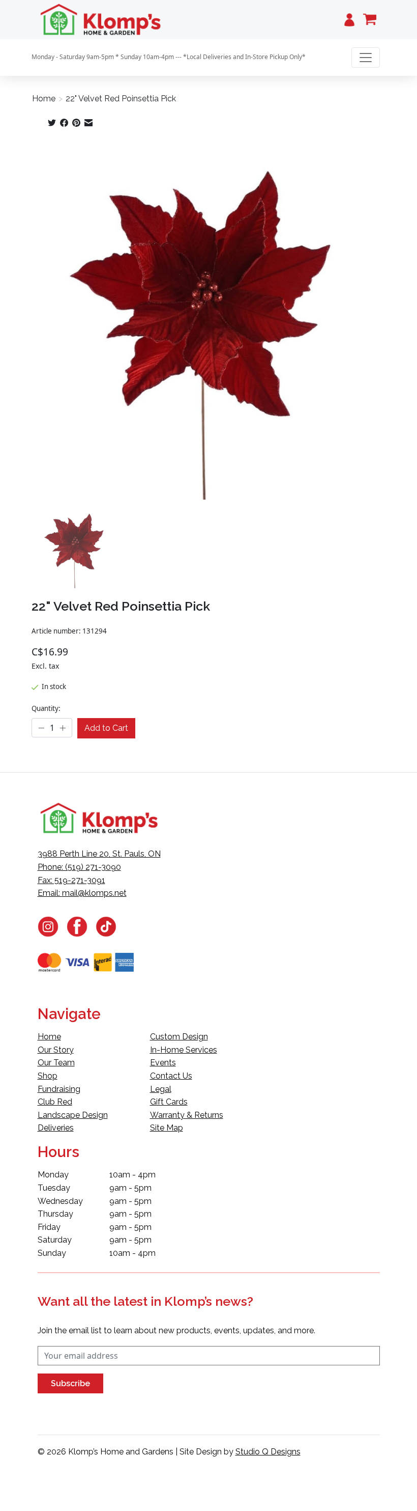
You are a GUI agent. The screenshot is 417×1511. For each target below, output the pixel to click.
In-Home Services (183, 1050)
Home (43, 98)
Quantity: (46, 708)
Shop (47, 1076)
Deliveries (56, 1128)
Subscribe (70, 1383)
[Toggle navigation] (365, 57)
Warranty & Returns (186, 1115)
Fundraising (59, 1089)
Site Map (166, 1128)
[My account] (349, 19)
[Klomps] (101, 19)
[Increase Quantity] (62, 728)
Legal (160, 1089)
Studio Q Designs (268, 1452)
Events (163, 1062)
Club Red (55, 1102)
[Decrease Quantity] (41, 728)
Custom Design (179, 1036)
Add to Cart (106, 728)
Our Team (56, 1062)
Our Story (56, 1050)
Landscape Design (73, 1115)
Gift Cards (169, 1102)
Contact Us (171, 1076)
